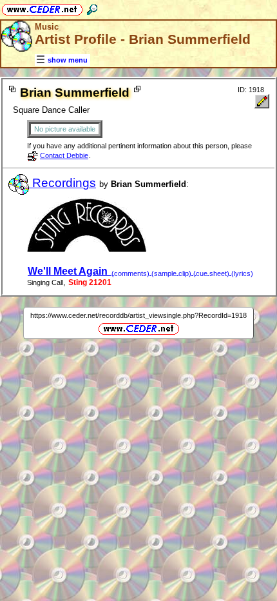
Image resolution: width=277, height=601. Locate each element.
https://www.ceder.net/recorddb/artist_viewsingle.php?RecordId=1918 (138, 315)
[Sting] (87, 249)
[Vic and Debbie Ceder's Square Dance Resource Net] (42, 7)
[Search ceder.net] (92, 7)
